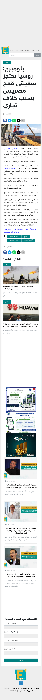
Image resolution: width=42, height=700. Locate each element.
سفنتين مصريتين (10, 148)
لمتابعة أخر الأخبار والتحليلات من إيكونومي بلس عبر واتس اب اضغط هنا (20, 231)
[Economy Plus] (5, 50)
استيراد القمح (14, 236)
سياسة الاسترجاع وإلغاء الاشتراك (24, 690)
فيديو (32, 50)
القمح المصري (28, 240)
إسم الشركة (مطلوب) (11, 632)
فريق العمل (15, 689)
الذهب (37, 50)
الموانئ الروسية (10, 168)
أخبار (17, 50)
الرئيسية (12, 50)
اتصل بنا (30, 691)
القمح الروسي (14, 240)
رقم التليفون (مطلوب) (11, 640)
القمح (25, 236)
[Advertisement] (21, 20)
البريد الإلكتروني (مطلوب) (13, 623)
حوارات (21, 50)
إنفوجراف (26, 50)
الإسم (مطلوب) (9, 649)
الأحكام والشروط (26, 689)
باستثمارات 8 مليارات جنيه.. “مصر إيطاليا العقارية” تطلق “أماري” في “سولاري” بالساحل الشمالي (21, 531)
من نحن (6, 689)
